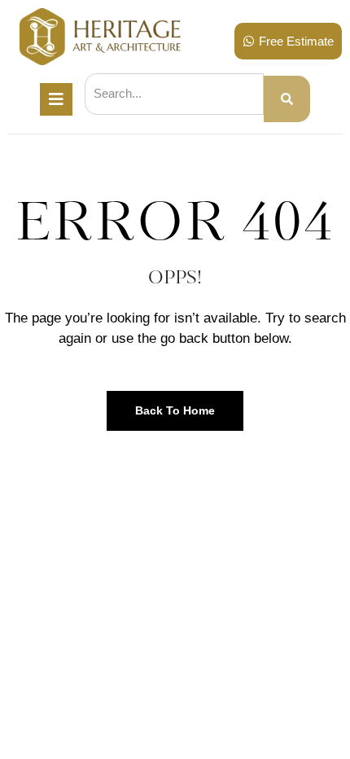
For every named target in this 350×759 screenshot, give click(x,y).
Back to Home (175, 410)
